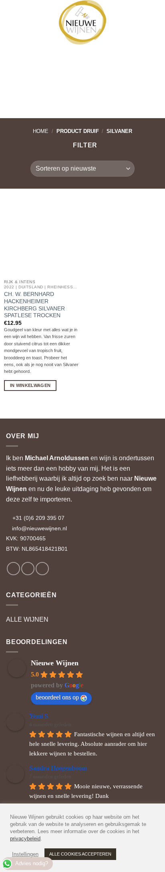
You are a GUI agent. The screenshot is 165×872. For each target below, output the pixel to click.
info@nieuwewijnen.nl (39, 528)
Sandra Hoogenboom (58, 768)
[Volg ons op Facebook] (13, 568)
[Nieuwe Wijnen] (82, 22)
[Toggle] (154, 619)
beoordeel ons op (57, 697)
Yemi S (38, 716)
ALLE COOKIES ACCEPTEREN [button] (80, 854)
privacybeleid (25, 839)
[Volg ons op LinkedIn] (42, 568)
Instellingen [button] (25, 854)
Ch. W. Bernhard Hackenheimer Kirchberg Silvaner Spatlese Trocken (34, 304)
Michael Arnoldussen (57, 458)
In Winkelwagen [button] (30, 385)
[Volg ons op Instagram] (27, 568)
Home (40, 131)
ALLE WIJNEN (27, 619)
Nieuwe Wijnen (54, 663)
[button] (13, 12)
